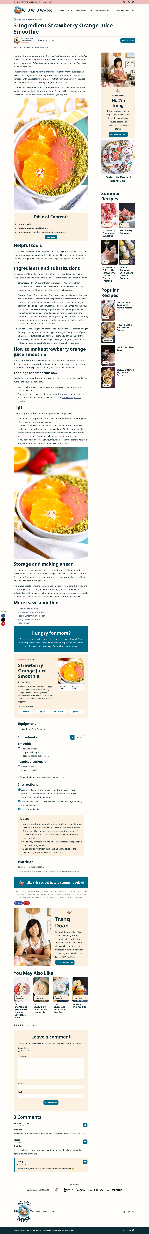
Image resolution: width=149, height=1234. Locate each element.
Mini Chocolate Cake (125, 348)
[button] (22, 43)
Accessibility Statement (53, 1230)
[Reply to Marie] (85, 1141)
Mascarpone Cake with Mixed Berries (124, 305)
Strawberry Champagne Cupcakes (109, 233)
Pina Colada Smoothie (28, 608)
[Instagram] (124, 2)
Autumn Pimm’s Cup (79, 1005)
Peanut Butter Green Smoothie (32, 615)
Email (20, 1092)
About (60, 10)
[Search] (133, 10)
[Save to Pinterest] (3, 624)
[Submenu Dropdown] (63, 10)
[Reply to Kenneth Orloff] (85, 1125)
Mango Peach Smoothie (29, 619)
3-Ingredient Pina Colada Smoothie (40, 1008)
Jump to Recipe (128, 40)
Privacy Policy (42, 1230)
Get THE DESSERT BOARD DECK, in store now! (33, 2)
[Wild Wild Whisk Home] (33, 10)
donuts (42, 71)
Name (21, 1083)
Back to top (127, 1230)
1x (72, 737)
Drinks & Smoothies (35, 19)
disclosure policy (43, 47)
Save (27, 711)
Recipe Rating (23, 1048)
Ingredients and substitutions (33, 228)
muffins (52, 71)
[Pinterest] (133, 2)
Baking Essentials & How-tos (99, 10)
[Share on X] (3, 620)
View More (51, 237)
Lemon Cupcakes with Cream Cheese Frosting (126, 273)
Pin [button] (43, 711)
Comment (60, 711)
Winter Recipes (81, 10)
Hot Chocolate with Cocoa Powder (60, 1008)
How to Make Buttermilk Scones (124, 327)
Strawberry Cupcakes (126, 232)
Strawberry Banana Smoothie (31, 612)
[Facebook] (128, 2)
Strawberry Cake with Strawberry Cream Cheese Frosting (108, 274)
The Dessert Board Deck (121, 10)
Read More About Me (65, 962)
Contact (52, 1211)
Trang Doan (28, 38)
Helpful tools (24, 224)
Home (38, 1211)
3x (81, 737)
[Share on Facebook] (3, 616)
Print (77, 711)
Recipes (69, 10)
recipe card (19, 277)
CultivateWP (71, 1230)
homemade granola (58, 394)
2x (77, 737)
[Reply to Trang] (85, 1162)
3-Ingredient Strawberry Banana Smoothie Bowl (21, 1011)
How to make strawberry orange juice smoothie (42, 232)
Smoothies (19, 71)
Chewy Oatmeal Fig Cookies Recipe (126, 372)
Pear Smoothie (25, 623)
